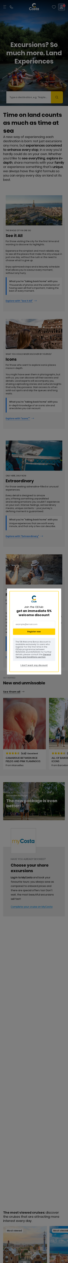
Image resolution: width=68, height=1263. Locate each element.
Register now (34, 631)
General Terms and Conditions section (33, 655)
